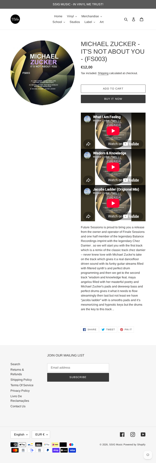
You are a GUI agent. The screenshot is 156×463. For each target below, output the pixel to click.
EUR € (40, 434)
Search (15, 364)
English (19, 434)
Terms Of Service (21, 385)
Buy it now (113, 98)
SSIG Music (116, 444)
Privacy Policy (20, 390)
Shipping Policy (21, 379)
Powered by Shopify (134, 444)
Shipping (103, 73)
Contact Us (17, 406)
